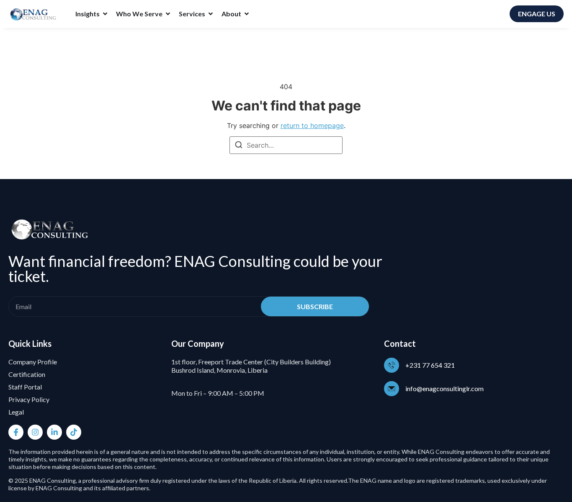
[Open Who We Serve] (168, 13)
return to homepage (312, 125)
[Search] (239, 146)
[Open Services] (210, 13)
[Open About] (246, 13)
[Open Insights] (105, 13)
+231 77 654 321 (430, 365)
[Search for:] (286, 145)
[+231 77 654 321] (391, 365)
